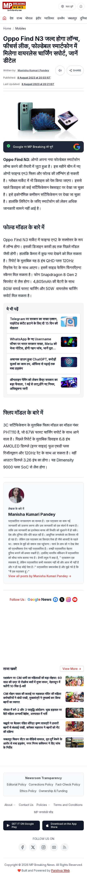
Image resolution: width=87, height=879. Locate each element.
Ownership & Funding (53, 791)
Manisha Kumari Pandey (33, 70)
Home (7, 28)
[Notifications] (81, 6)
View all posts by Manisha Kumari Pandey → (39, 576)
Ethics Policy (28, 791)
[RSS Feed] (64, 847)
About (8, 805)
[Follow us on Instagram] (68, 599)
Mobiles (20, 28)
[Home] (4, 18)
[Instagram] (43, 847)
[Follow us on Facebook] (55, 599)
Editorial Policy (16, 784)
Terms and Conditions (68, 805)
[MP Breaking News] (14, 6)
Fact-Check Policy (68, 784)
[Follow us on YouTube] (74, 599)
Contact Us (26, 805)
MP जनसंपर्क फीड (43, 812)
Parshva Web (60, 870)
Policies (42, 805)
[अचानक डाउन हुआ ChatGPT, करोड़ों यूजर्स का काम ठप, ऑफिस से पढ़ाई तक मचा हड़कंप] (69, 362)
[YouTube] (54, 847)
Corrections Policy (41, 784)
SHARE (77, 70)
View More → (72, 668)
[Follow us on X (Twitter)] (61, 599)
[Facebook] (22, 847)
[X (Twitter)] (33, 847)
